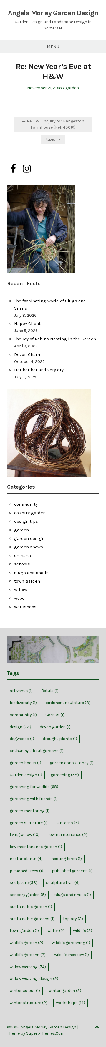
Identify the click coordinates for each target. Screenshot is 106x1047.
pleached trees (26, 870)
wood (19, 598)
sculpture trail (63, 882)
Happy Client (27, 323)
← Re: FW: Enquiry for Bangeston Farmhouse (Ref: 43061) (53, 124)
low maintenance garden (36, 846)
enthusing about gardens (37, 750)
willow (20, 589)
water (55, 930)
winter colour (25, 990)
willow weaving (28, 966)
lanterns (67, 822)
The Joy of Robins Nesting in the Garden (55, 338)
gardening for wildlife (34, 786)
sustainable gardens (32, 918)
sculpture (23, 882)
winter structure (28, 1002)
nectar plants (26, 858)
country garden (30, 512)
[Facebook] (13, 168)
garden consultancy (72, 762)
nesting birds (66, 858)
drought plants (60, 738)
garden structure (29, 822)
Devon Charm (28, 354)
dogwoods (22, 738)
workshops (25, 606)
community (26, 504)
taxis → (53, 139)
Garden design (26, 774)
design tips (26, 521)
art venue (21, 690)
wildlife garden (26, 942)
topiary (73, 918)
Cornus (54, 714)
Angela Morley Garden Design (53, 13)
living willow (25, 834)
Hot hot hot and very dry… (40, 369)
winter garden (65, 990)
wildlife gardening (71, 942)
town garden (27, 581)
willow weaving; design (34, 978)
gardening (65, 774)
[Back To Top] (97, 1027)
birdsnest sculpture (67, 702)
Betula (50, 690)
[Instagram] (27, 168)
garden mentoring (29, 810)
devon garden (55, 726)
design (20, 726)
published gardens (72, 870)
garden (72, 87)
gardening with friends (34, 798)
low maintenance (67, 834)
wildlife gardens (28, 954)
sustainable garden (31, 906)
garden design (29, 538)
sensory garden (28, 894)
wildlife (82, 930)
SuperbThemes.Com (45, 1033)
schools (22, 564)
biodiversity (23, 702)
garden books (25, 762)
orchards (23, 555)
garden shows (28, 547)
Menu (53, 46)
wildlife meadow (71, 954)
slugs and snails (31, 572)
